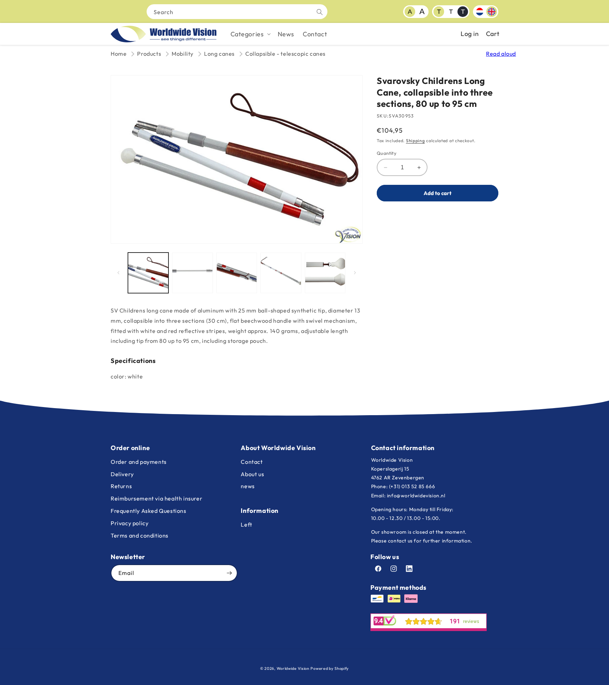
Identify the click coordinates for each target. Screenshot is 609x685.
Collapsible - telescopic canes (285, 53)
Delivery (122, 474)
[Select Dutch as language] (479, 11)
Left (246, 524)
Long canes (219, 53)
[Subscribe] (229, 573)
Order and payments (139, 461)
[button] (249, 34)
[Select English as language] (491, 11)
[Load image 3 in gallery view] (236, 273)
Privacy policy (129, 523)
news (247, 486)
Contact (252, 461)
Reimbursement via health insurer (156, 498)
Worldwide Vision (293, 668)
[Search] (319, 12)
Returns (121, 486)
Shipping (415, 140)
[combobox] (237, 11)
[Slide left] (118, 272)
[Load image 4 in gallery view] (280, 273)
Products (149, 53)
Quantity (386, 153)
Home (119, 53)
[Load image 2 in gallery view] (192, 273)
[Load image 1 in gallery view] (148, 273)
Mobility (182, 53)
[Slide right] (355, 272)
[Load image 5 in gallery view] (325, 273)
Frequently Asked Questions (148, 510)
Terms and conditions (139, 535)
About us (252, 474)
